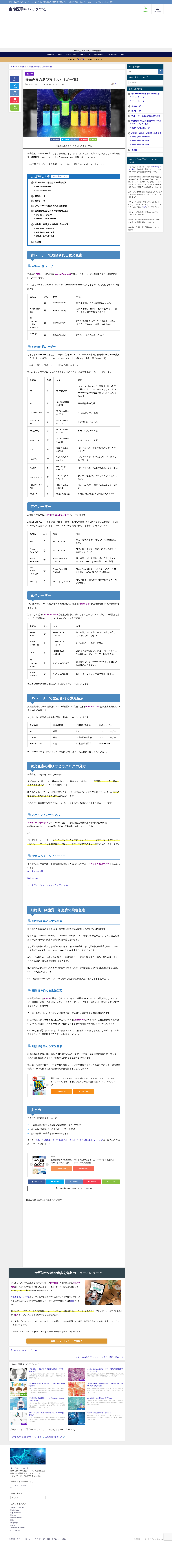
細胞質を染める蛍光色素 (45, 232)
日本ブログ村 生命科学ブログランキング (26, 1437)
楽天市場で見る (84, 1091)
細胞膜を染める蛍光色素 (45, 236)
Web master (119, 84)
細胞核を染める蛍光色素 (45, 228)
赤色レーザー (39, 196)
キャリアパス (85, 54)
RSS (12, 1488)
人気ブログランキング (53, 1437)
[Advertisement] (86, 31)
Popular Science (15, 1512)
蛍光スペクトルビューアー (46, 218)
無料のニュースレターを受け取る (66, 1341)
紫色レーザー (39, 201)
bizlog (12, 1520)
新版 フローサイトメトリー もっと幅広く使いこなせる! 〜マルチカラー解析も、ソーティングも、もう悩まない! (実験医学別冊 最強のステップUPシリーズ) (83, 1081)
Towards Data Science (17, 1527)
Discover (13, 1515)
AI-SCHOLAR (15, 1530)
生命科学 (51, 54)
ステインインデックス (44, 215)
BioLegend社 (33, 878)
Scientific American (17, 1507)
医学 (60, 54)
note (72, 1301)
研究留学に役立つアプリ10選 (25, 1350)
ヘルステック (71, 54)
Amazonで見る (61, 1091)
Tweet (15, 87)
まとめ (36, 242)
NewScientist (14, 1510)
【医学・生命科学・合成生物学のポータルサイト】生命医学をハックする (68, 1140)
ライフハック (112, 54)
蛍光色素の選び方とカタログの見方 (50, 211)
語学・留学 (98, 54)
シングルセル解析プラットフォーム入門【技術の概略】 (97, 1357)
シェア (15, 80)
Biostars (13, 1525)
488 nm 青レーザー (43, 186)
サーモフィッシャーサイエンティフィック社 (48, 885)
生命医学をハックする (20, 1297)
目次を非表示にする (60, 176)
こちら (143, 207)
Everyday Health (16, 1517)
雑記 (122, 54)
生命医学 (81, 59)
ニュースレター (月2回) (18, 1485)
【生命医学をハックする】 (19, 1468)
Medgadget (14, 1522)
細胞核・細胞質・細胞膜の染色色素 (50, 224)
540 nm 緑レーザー (43, 190)
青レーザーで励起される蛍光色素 (49, 182)
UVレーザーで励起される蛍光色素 (49, 206)
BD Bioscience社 (35, 871)
